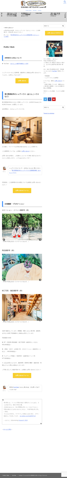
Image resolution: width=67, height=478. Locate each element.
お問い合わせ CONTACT (54, 33)
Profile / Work (28, 10)
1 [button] (30, 20)
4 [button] (35, 20)
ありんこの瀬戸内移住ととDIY (19, 63)
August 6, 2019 (23, 420)
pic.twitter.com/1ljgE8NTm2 (28, 416)
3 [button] (33, 20)
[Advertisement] (22, 452)
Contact (39, 10)
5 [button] (37, 20)
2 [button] (32, 20)
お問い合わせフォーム (22, 190)
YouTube (35, 10)
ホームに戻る (7, 429)
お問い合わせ (22, 80)
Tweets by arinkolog (49, 113)
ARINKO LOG (34, 475)
